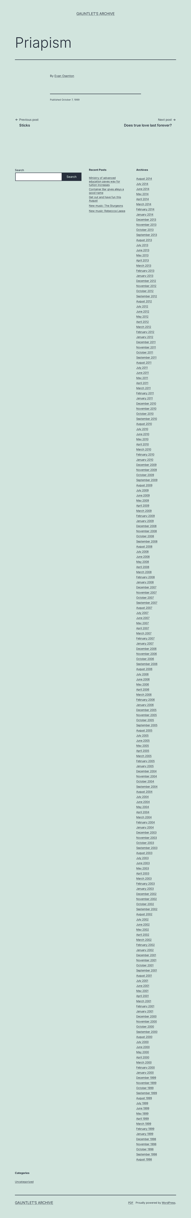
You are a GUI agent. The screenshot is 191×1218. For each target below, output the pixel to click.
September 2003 (146, 847)
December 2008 (146, 526)
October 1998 (145, 1149)
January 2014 (144, 214)
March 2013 (143, 265)
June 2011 (142, 372)
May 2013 (142, 255)
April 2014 (142, 199)
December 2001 (146, 955)
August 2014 (144, 178)
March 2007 (143, 633)
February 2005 (145, 761)
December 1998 (146, 1139)
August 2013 (144, 240)
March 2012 (143, 326)
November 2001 (146, 960)
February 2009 (145, 515)
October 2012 (145, 291)
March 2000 (144, 1062)
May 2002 (142, 929)
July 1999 (142, 1103)
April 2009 (142, 505)
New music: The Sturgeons (106, 205)
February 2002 (145, 944)
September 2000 (146, 1031)
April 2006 (142, 689)
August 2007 (144, 607)
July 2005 (142, 735)
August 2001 (144, 975)
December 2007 (146, 587)
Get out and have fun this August (105, 199)
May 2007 (142, 623)
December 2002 (146, 893)
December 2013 (146, 219)
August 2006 (144, 669)
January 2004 (145, 827)
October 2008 (145, 536)
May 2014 (142, 194)
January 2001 (144, 1011)
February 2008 (145, 577)
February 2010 (145, 454)
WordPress (168, 1202)
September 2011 (146, 357)
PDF (130, 1202)
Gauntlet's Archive (95, 14)
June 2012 (142, 311)
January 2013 (144, 275)
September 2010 (146, 418)
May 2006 (142, 684)
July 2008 (142, 551)
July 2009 (142, 490)
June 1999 (142, 1108)
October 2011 (144, 352)
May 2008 (142, 561)
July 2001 (142, 980)
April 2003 (142, 873)
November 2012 (146, 285)
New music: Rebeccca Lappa (107, 210)
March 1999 (143, 1123)
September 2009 (146, 480)
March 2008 (144, 572)
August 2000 (144, 1036)
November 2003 (146, 837)
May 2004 (142, 806)
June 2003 (143, 863)
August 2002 (144, 914)
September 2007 (146, 602)
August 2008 (144, 546)
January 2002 (145, 950)
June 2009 (143, 495)
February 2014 (145, 209)
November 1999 (146, 1082)
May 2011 (142, 378)
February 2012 (145, 331)
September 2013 (146, 234)
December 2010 (146, 403)
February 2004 (145, 822)
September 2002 (146, 909)
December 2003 (146, 832)
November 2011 (146, 347)
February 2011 (145, 393)
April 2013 (142, 260)
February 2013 (145, 270)
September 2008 (146, 541)
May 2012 (142, 316)
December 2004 (146, 771)
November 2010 (146, 408)
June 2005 (143, 740)
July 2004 (142, 796)
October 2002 (145, 904)
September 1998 (146, 1154)
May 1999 (142, 1113)
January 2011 (144, 398)
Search (19, 170)
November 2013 (146, 224)
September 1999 (146, 1093)
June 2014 (142, 188)
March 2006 (144, 694)
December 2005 (146, 709)
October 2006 (145, 658)
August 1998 (144, 1159)
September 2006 (146, 663)
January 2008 (145, 582)
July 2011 (142, 367)
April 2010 (142, 444)
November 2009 (146, 469)
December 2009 (146, 464)
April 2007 (142, 628)
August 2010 (144, 423)
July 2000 (142, 1041)
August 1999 (144, 1098)
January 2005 (145, 766)
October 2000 (145, 1026)
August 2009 (144, 485)
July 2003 (142, 858)
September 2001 (146, 970)
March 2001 (143, 1001)
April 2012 (142, 321)
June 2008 (143, 556)
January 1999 (144, 1133)
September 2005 (146, 725)
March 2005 (144, 756)
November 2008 (146, 531)
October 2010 (145, 413)
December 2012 (146, 280)
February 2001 (145, 1006)
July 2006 (142, 674)
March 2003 (144, 878)
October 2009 (145, 474)
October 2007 (145, 597)
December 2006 (146, 648)
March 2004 (144, 817)
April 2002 (142, 934)
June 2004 (143, 801)
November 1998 (146, 1144)
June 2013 (142, 250)
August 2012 (144, 301)
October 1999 (145, 1088)
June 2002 (143, 924)
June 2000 (143, 1047)
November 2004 (146, 776)
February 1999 (145, 1128)
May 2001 (142, 990)
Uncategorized (24, 1181)
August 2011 (143, 362)
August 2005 (144, 730)
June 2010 (142, 434)
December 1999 (146, 1077)
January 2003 (145, 888)
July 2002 (142, 919)
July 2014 (142, 183)
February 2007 (145, 638)
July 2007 (142, 612)
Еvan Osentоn (64, 76)
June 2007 (143, 617)
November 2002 (146, 899)
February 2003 (145, 883)
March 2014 (143, 204)
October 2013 (145, 229)
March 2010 (143, 449)
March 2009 (144, 510)
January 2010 (144, 459)
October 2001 (145, 965)
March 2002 (144, 939)
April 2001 (142, 995)
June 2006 (143, 679)
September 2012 (146, 296)
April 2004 (142, 812)
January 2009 (145, 520)
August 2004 (144, 791)
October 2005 (145, 720)
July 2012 (142, 306)
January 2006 (145, 704)
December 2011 (146, 342)
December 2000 (146, 1016)
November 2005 (146, 715)
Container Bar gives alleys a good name (106, 191)
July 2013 (142, 245)
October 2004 (145, 781)
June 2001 (142, 985)
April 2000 (142, 1057)
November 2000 (146, 1021)
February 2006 (145, 699)
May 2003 (142, 868)
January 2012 (144, 337)
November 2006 (146, 653)
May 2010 (142, 439)
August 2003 (144, 852)
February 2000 (145, 1067)
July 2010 (142, 429)
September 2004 (147, 786)
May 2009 (142, 500)
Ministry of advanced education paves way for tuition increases (104, 181)
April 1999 (142, 1118)
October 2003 (145, 842)
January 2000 (145, 1072)
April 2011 (142, 383)
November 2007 (146, 592)
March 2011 (143, 388)
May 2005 (142, 745)
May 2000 (142, 1052)
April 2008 (142, 567)
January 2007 (145, 643)
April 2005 (142, 750)
